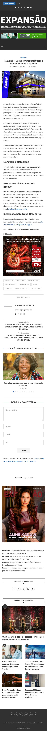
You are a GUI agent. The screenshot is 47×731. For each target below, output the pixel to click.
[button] (17, 3)
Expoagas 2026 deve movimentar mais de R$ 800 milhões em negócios (34, 693)
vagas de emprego (21, 288)
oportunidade (24, 284)
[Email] (31, 7)
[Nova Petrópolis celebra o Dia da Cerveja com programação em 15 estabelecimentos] (12, 680)
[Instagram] (21, 7)
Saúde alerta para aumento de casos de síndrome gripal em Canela (10, 665)
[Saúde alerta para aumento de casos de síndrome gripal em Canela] (12, 652)
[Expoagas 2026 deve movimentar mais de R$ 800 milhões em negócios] (35, 680)
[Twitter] (18, 7)
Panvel (35, 284)
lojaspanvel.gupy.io (25, 225)
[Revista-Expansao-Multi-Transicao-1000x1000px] (23, 237)
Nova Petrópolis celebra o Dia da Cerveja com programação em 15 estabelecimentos (11, 693)
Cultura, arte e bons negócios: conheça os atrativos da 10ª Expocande (23, 638)
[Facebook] (15, 7)
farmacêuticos (33, 281)
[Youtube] (28, 7)
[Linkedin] (24, 7)
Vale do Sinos (35, 288)
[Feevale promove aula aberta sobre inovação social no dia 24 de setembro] (23, 366)
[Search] (45, 46)
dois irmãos (21, 281)
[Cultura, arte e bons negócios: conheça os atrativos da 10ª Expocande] (23, 620)
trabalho (8, 288)
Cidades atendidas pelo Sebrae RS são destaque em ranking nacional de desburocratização (34, 665)
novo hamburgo (10, 284)
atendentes (9, 281)
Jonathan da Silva (18, 67)
